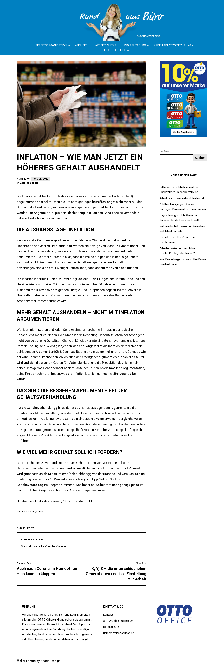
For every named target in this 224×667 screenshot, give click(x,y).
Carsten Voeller (29, 182)
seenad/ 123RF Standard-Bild (71, 501)
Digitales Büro (135, 45)
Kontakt (108, 614)
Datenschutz (111, 627)
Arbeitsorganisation (51, 45)
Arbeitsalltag (105, 45)
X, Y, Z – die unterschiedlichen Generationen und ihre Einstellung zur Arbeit (116, 572)
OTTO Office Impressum (118, 620)
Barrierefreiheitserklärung (118, 633)
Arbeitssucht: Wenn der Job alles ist (182, 198)
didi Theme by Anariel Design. (40, 661)
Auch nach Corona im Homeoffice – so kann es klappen (47, 569)
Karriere (81, 45)
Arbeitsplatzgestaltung (172, 45)
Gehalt (31, 511)
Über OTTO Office (113, 50)
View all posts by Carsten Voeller (44, 546)
